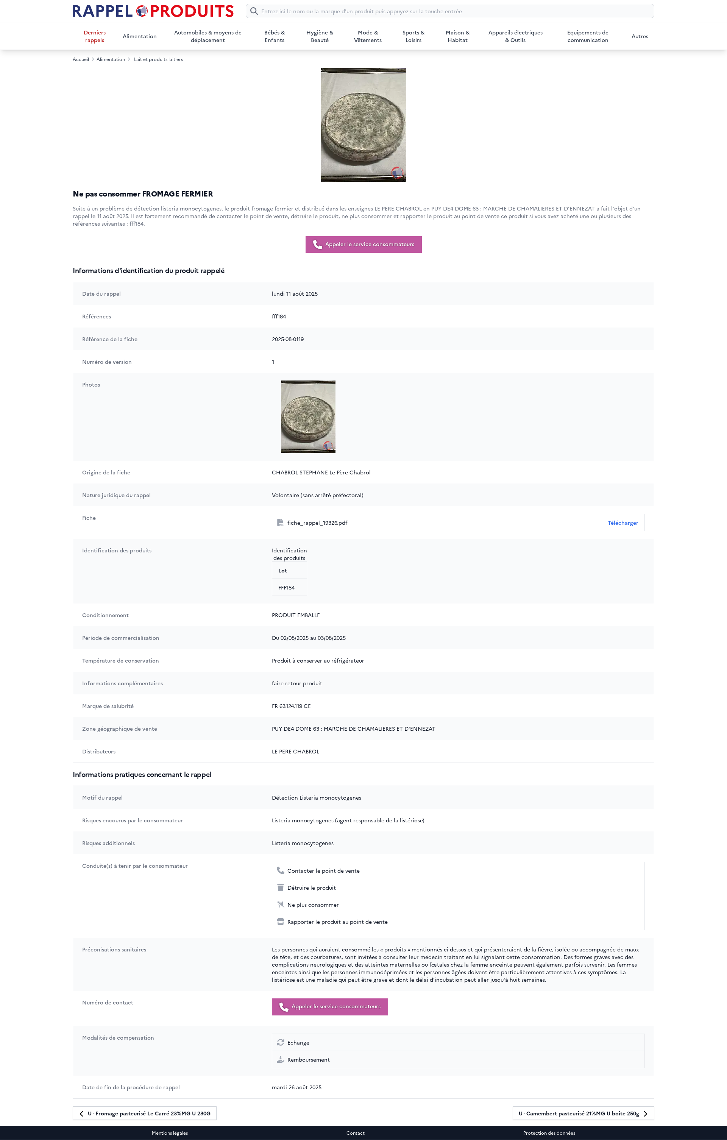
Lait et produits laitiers (158, 59)
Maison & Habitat (458, 36)
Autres (640, 36)
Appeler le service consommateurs (369, 244)
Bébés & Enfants (274, 36)
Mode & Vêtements (368, 36)
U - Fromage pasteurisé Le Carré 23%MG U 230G (148, 1113)
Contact (355, 1133)
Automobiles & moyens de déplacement (208, 36)
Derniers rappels (95, 36)
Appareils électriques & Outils (515, 36)
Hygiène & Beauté (319, 36)
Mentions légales (170, 1133)
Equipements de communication (587, 36)
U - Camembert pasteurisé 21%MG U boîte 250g (580, 1113)
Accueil (81, 59)
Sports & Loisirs (413, 36)
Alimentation (140, 36)
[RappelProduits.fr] (153, 11)
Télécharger (623, 522)
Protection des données (549, 1133)
